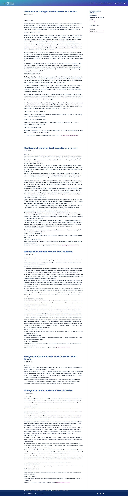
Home (91, 3)
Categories (92, 29)
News (96, 3)
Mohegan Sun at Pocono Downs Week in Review (48, 251)
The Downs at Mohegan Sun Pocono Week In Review (50, 148)
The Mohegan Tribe (55, 490)
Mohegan (47, 490)
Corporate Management (105, 3)
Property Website (118, 3)
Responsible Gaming (38, 490)
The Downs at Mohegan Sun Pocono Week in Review (50, 11)
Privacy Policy (65, 490)
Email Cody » (93, 21)
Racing (31, 14)
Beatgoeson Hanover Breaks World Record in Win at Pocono (50, 357)
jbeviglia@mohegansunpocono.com (71, 135)
